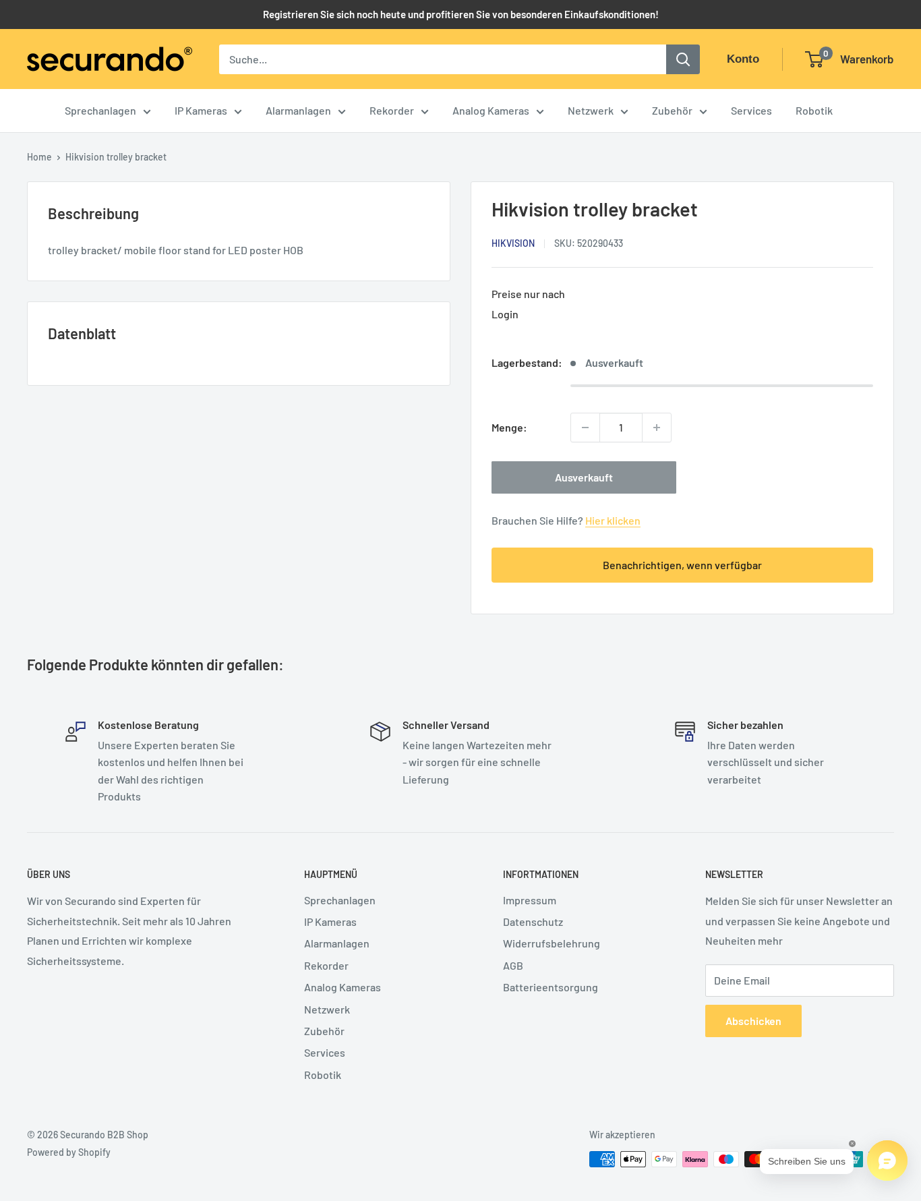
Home (39, 157)
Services (751, 110)
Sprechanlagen (100, 110)
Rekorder (391, 110)
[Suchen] (683, 59)
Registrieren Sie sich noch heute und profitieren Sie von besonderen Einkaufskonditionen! (461, 14)
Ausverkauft (584, 477)
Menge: (509, 427)
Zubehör (672, 110)
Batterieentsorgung (550, 986)
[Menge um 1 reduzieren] (585, 427)
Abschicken (753, 1020)
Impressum (529, 900)
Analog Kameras (490, 110)
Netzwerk (591, 110)
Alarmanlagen (298, 110)
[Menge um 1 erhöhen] (657, 427)
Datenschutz (533, 921)
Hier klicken (613, 520)
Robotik (814, 110)
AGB (513, 965)
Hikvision (513, 243)
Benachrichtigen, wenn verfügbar (682, 564)
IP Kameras (201, 110)
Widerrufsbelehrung (551, 943)
